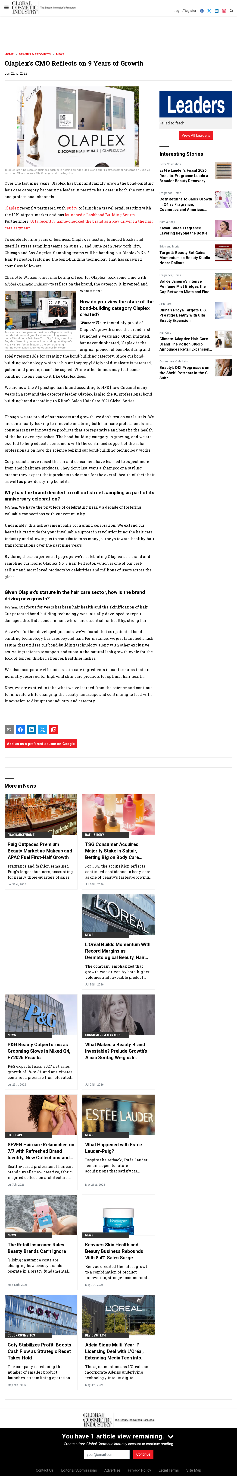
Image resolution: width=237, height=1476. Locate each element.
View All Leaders (196, 135)
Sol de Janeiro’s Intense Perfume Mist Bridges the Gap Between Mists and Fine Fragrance (184, 287)
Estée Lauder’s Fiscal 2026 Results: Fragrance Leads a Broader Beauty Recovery (183, 175)
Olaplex (12, 208)
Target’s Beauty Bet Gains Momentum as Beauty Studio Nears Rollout (184, 257)
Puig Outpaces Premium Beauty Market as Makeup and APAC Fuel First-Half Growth (40, 851)
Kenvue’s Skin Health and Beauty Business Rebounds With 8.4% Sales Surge (114, 1251)
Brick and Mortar (170, 246)
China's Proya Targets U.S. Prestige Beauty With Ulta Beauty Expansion (183, 315)
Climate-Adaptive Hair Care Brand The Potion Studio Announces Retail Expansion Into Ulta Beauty (184, 344)
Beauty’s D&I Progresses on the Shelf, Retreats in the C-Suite (184, 372)
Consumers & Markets (173, 361)
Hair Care (165, 332)
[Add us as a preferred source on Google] (53, 729)
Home (9, 54)
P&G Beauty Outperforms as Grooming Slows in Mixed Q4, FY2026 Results (39, 1051)
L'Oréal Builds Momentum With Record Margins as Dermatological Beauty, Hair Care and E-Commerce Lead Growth (118, 951)
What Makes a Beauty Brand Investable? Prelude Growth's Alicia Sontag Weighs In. (116, 1051)
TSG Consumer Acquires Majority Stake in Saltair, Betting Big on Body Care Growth (112, 851)
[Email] (9, 729)
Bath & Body (167, 222)
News (60, 54)
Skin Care (165, 304)
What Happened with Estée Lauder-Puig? (113, 1148)
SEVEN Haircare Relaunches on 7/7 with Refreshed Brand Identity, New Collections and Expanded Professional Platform (41, 1151)
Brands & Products (35, 54)
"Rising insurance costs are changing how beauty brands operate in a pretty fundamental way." (38, 1265)
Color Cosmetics (170, 164)
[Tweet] (42, 729)
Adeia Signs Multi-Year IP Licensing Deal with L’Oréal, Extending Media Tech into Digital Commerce (114, 1351)
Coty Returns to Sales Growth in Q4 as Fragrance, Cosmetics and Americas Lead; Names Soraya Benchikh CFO (185, 204)
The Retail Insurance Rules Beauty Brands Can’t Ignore (37, 1248)
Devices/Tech (95, 1335)
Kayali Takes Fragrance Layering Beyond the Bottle (183, 230)
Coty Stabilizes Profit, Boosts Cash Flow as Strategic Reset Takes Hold (39, 1351)
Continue (143, 1454)
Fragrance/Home (170, 193)
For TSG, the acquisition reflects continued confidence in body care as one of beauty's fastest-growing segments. (117, 872)
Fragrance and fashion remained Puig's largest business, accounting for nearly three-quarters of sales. (40, 872)
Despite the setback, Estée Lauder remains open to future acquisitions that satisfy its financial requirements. (116, 1165)
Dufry (72, 208)
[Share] (20, 729)
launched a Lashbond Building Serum (99, 214)
